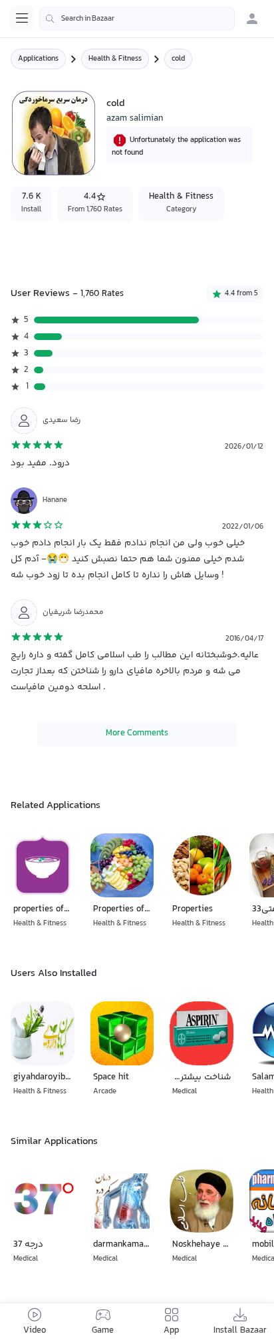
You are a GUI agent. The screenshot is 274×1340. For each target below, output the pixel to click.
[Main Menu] (22, 18)
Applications (38, 59)
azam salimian (134, 118)
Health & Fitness (115, 59)
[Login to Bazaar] (252, 19)
